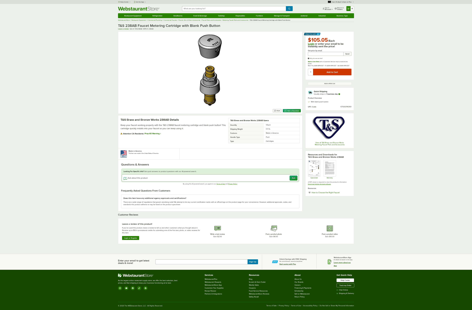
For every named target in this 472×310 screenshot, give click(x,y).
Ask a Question (293, 111)
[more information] (339, 94)
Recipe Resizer (210, 291)
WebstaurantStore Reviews (259, 294)
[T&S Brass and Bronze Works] (329, 128)
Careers (298, 285)
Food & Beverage (200, 16)
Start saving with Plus (287, 264)
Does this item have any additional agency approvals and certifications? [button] (154, 198)
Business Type (342, 16)
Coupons (252, 288)
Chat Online (343, 290)
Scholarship (299, 291)
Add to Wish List (329, 83)
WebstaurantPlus (211, 279)
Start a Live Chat (313, 61)
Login (311, 43)
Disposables (240, 16)
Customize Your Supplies (214, 288)
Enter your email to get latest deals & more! (133, 261)
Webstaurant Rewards (213, 282)
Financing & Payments (303, 288)
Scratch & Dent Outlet (257, 282)
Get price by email (315, 51)
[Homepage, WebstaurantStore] (138, 9)
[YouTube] (126, 288)
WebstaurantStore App (213, 285)
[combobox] (234, 8)
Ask (293, 178)
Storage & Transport (281, 16)
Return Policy (300, 297)
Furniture (259, 16)
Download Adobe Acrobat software (319, 184)
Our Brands (299, 282)
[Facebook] (133, 288)
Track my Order (345, 285)
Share (278, 111)
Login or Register (130, 238)
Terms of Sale (271, 306)
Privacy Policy (232, 184)
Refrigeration (157, 16)
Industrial (322, 16)
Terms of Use (220, 184)
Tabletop (221, 16)
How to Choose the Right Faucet (331, 192)
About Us (298, 279)
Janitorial (303, 16)
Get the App (140, 2)
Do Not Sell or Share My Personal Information (337, 306)
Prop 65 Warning (152, 133)
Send (347, 54)
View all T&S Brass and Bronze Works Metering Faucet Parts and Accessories (330, 144)
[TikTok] (139, 288)
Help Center (124, 2)
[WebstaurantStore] (148, 275)
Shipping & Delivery (346, 293)
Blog (250, 279)
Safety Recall (254, 297)
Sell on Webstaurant (302, 294)
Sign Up (252, 262)
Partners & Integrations (213, 294)
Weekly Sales (254, 285)
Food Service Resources (258, 291)
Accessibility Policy (310, 306)
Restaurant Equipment (132, 16)
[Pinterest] (146, 288)
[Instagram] (120, 288)
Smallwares (177, 16)
